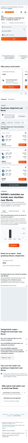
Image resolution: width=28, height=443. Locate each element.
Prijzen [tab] (4, 211)
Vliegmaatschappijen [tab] (14, 211)
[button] (26, 7)
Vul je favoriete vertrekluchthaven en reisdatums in (14, 373)
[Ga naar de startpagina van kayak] (9, 12)
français (10, 8)
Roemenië (9, 415)
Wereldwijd (17, 414)
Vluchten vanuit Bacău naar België (11, 401)
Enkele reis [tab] (10, 122)
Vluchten (11, 414)
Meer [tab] (24, 211)
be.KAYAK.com (5, 414)
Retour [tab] (3, 122)
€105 (2, 18)
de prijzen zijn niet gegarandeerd (8, 426)
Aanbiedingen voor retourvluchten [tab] (11, 392)
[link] (14, 245)
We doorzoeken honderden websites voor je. (13, 433)
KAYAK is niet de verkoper (8, 430)
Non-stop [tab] (17, 122)
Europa (22, 414)
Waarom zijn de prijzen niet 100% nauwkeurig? (10, 435)
